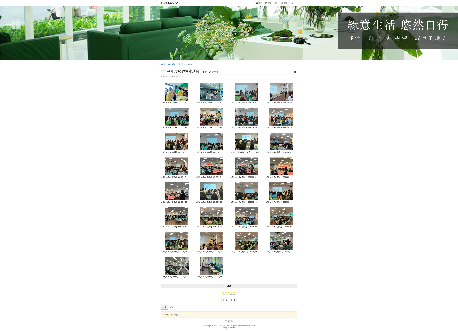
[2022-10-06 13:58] (281, 92)
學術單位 (180, 64)
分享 (206, 72)
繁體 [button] (285, 3)
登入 (178, 314)
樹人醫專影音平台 (169, 3)
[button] (293, 3)
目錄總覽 (171, 64)
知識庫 (163, 64)
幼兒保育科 (190, 64)
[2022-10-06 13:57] (176, 92)
